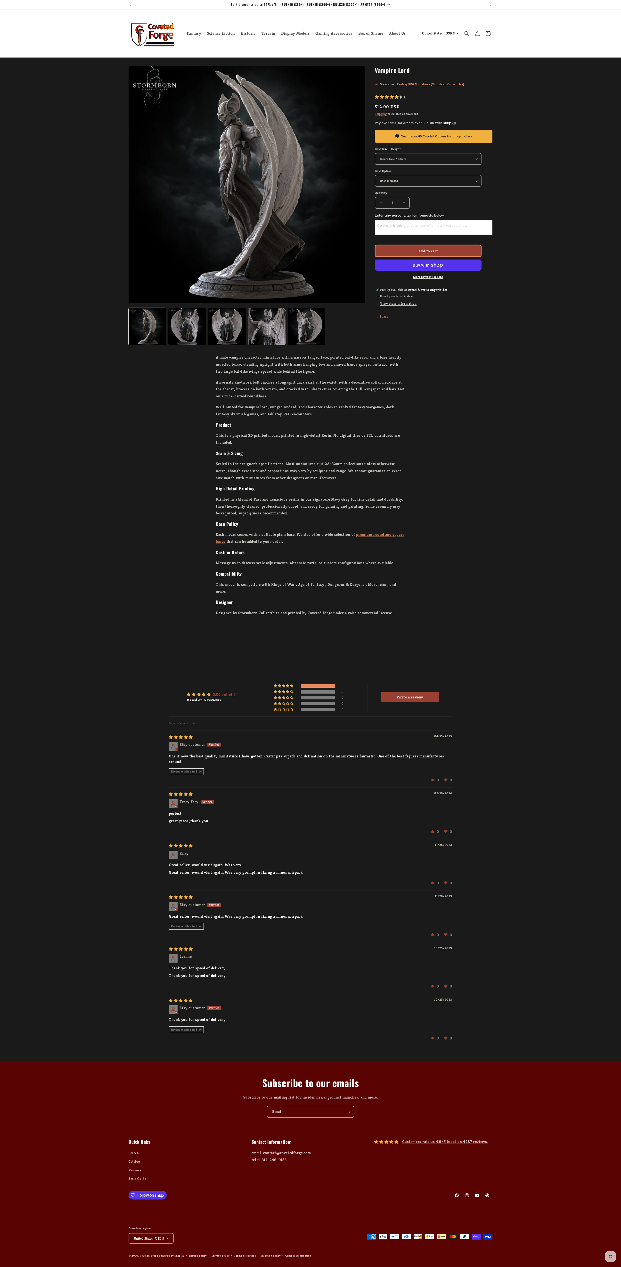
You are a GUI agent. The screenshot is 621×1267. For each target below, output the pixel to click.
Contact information (298, 1255)
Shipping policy (271, 1255)
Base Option (383, 171)
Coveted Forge (149, 1256)
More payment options (428, 276)
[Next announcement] (490, 4)
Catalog (134, 1161)
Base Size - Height (387, 149)
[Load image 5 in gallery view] (306, 326)
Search (134, 1153)
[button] (466, 33)
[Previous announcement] (130, 4)
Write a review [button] (410, 697)
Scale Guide (137, 1178)
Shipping (381, 114)
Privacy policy (220, 1255)
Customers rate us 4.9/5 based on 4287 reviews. (445, 1141)
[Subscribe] (348, 1112)
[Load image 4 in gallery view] (267, 326)
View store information (398, 303)
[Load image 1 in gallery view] (147, 326)
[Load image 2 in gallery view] (187, 326)
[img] (181, 737)
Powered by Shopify (171, 1256)
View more (419, 84)
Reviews (135, 1170)
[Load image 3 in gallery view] (226, 326)
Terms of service (245, 1255)
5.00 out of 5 (224, 694)
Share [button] (384, 316)
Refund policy (198, 1255)
